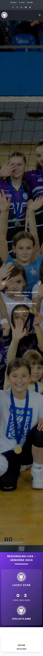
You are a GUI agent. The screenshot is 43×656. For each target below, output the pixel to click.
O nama (22, 2)
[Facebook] (13, 7)
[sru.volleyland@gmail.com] (26, 7)
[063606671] (21, 7)
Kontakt (30, 2)
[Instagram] (17, 7)
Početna (13, 2)
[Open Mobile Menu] (39, 15)
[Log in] (30, 7)
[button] (4, 283)
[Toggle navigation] (21, 548)
